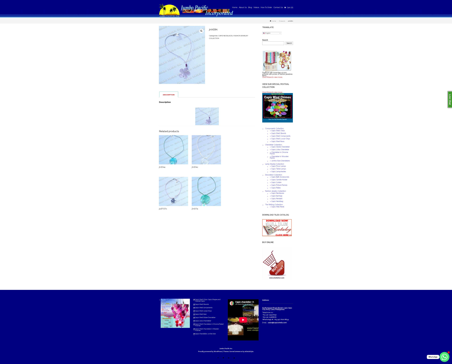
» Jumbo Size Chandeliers (280, 161)
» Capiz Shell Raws (277, 141)
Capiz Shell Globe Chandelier (205, 317)
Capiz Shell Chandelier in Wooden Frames (207, 329)
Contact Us (278, 7)
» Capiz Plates (275, 188)
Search (265, 40)
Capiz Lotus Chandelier (203, 321)
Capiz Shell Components (203, 307)
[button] (201, 31)
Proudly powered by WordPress (210, 351)
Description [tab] (168, 95)
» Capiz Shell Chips (277, 131)
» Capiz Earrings (276, 196)
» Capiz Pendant (276, 199)
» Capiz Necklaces (277, 193)
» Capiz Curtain (275, 182)
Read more (178, 151)
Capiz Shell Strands (202, 304)
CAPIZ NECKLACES (225, 36)
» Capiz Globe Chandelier (280, 147)
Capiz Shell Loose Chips (203, 311)
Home (234, 7)
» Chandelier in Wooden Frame (279, 157)
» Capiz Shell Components (280, 136)
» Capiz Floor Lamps (278, 166)
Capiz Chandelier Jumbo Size (205, 334)
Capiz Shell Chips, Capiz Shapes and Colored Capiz (207, 300)
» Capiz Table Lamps (278, 169)
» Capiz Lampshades (278, 171)
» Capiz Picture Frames (278, 185)
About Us (243, 7)
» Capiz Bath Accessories (279, 177)
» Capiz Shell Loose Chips (280, 139)
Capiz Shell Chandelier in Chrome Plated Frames (209, 324)
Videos (256, 7)
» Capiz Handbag (276, 201)
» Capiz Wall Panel (277, 207)
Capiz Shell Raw (201, 314)
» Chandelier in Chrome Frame (279, 153)
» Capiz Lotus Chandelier (279, 149)
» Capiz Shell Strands (278, 133)
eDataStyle (249, 351)
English (267, 33)
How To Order (266, 7)
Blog (250, 7)
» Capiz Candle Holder (278, 180)
